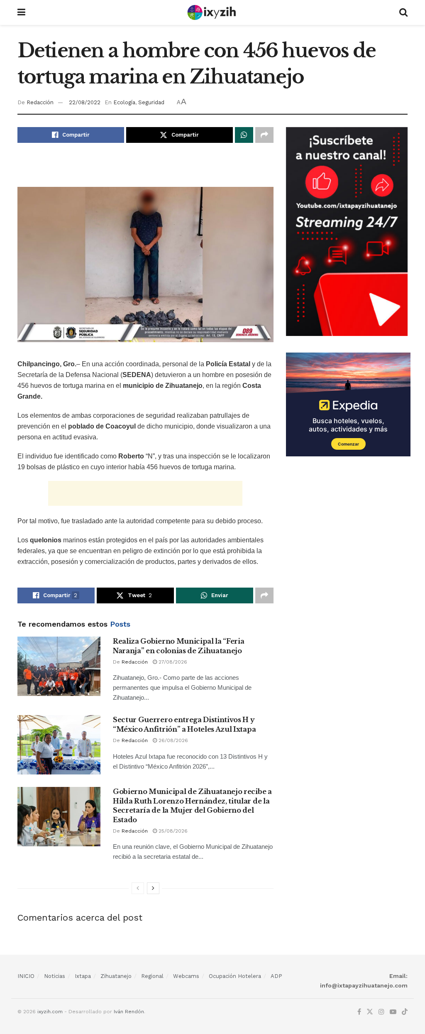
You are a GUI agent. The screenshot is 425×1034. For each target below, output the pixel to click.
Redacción (40, 102)
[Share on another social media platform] (264, 135)
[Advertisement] (145, 169)
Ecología (124, 102)
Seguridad (151, 102)
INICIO (25, 976)
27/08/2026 (172, 662)
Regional (152, 976)
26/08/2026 (172, 740)
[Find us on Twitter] (369, 1012)
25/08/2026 (172, 831)
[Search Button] (403, 12)
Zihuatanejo (116, 976)
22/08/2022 (84, 102)
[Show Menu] (21, 12)
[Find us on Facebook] (359, 1012)
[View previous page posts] (138, 888)
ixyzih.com (50, 1011)
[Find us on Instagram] (381, 1012)
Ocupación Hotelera (235, 976)
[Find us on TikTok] (405, 1012)
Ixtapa (83, 976)
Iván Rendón (129, 1011)
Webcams (186, 976)
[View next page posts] (153, 888)
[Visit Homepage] (212, 12)
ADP (276, 976)
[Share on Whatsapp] (244, 135)
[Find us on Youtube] (393, 1012)
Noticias (54, 976)
